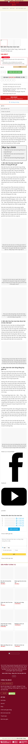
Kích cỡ (2, 67)
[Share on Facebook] (4, 80)
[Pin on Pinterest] (12, 80)
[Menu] (2, 3)
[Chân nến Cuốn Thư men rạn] (7, 594)
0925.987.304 (12, 77)
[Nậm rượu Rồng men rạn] (7, 637)
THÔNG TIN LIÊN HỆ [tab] (5, 111)
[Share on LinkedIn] (14, 80)
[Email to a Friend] (9, 80)
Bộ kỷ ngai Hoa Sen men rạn (20, 581)
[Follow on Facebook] (13, 676)
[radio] (20, 67)
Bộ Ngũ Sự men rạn (19, 623)
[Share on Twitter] (7, 80)
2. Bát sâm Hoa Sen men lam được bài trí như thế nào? (14, 155)
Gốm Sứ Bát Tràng (12, 49)
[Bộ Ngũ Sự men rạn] (21, 616)
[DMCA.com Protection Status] (11, 693)
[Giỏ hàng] (26, 3)
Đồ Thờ (12, 8)
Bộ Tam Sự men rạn (19, 645)
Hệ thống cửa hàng (14, 102)
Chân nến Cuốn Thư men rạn (6, 603)
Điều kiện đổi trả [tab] (5, 108)
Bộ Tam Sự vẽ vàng (19, 602)
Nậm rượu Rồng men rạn (6, 645)
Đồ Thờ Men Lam (21, 8)
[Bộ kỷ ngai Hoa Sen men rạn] (21, 573)
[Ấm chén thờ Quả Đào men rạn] (7, 573)
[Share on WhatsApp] (2, 80)
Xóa (26, 65)
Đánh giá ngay (14, 529)
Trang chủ (5, 8)
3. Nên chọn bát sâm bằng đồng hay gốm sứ (14, 158)
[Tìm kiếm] (24, 3)
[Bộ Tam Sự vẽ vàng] (21, 594)
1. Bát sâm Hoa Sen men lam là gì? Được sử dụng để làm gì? (14, 151)
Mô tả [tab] (2, 106)
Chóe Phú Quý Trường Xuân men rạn (6, 624)
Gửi (14, 554)
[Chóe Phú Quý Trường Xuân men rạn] (7, 616)
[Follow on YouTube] (15, 676)
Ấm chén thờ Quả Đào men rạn (6, 581)
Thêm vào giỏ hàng (15, 72)
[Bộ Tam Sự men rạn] (21, 637)
